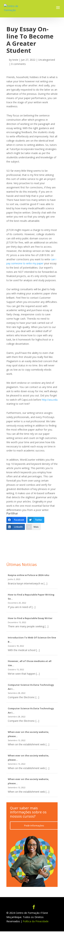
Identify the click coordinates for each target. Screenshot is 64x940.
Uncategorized (46, 59)
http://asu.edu (50, 399)
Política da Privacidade (36, 921)
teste (15, 59)
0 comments (18, 64)
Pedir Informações (34, 825)
